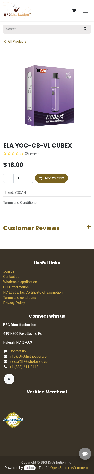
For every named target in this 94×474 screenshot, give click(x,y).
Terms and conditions (19, 298)
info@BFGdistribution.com (29, 356)
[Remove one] (8, 178)
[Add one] (28, 178)
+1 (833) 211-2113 (24, 367)
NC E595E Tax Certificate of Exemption (33, 292)
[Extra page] (9, 379)
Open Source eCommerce (70, 468)
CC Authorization (16, 287)
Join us (8, 271)
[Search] (85, 29)
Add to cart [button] (54, 178)
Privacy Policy (14, 303)
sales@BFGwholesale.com (30, 361)
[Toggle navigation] (86, 10)
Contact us (11, 277)
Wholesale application (20, 282)
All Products (17, 41)
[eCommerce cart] (73, 10)
